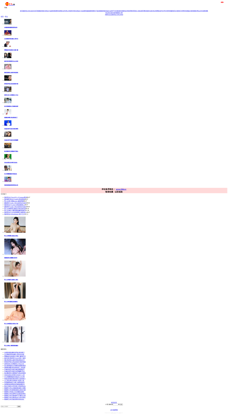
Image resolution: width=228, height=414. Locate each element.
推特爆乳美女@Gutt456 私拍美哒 (14, 199)
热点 (29, 11)
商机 (61, 11)
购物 (101, 11)
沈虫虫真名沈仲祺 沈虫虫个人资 (14, 375)
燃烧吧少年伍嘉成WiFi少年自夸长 (15, 397)
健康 (89, 11)
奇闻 (169, 11)
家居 (118, 11)
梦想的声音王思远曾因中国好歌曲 (15, 362)
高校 (135, 11)
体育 (129, 11)
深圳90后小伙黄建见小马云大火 (14, 363)
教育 (132, 11)
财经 (52, 11)
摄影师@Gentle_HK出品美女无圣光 (15, 203)
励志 (189, 11)
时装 (58, 11)
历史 (175, 11)
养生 (198, 11)
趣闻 (172, 11)
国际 (195, 11)
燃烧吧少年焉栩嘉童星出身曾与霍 (15, 390)
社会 (109, 11)
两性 (183, 11)
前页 (112, 402)
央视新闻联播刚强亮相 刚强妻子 (14, 352)
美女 (149, 11)
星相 (178, 11)
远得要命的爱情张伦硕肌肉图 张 (14, 384)
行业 (49, 11)
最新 (24, 11)
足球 (126, 11)
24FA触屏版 (114, 410)
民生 (47, 11)
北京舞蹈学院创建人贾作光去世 (14, 354)
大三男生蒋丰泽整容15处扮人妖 (14, 380)
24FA (120, 412)
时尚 (72, 11)
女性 (64, 11)
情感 (186, 11)
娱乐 (32, 11)
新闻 (192, 11)
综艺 (35, 11)
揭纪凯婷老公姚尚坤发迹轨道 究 (14, 360)
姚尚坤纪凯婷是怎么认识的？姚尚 (15, 358)
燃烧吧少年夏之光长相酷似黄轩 (14, 392)
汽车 (115, 11)
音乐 (44, 11)
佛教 (206, 11)
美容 (69, 11)
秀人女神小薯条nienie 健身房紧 (14, 201)
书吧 (106, 14)
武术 (201, 11)
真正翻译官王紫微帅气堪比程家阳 (15, 373)
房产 (112, 11)
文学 (163, 11)
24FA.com (113, 412)
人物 (138, 11)
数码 (124, 11)
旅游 (98, 11)
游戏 (146, 11)
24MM (121, 14)
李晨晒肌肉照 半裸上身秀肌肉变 (14, 382)
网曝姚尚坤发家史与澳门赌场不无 (15, 356)
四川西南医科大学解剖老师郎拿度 (15, 365)
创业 (106, 11)
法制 (141, 11)
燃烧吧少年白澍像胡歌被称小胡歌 (15, 388)
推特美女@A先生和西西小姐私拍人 (15, 212)
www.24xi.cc (121, 189)
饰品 (78, 11)
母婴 (92, 11)
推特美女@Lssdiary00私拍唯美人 (14, 205)
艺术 (181, 11)
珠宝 (75, 11)
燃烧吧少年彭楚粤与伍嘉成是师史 (15, 393)
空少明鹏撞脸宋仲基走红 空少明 (14, 377)
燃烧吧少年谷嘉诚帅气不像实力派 (15, 395)
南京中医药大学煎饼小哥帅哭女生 (15, 386)
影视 (41, 11)
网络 (158, 11)
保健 (87, 11)
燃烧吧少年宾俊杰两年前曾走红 (14, 399)
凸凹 (117, 14)
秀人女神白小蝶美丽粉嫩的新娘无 (15, 210)
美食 (104, 11)
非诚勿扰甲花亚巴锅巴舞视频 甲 (14, 369)
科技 (121, 11)
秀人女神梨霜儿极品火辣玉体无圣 (15, 208)
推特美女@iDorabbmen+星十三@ (14, 214)
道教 (203, 11)
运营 (155, 11)
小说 (81, 11)
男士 (67, 11)
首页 (21, 11)
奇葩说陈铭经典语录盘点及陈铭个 (15, 378)
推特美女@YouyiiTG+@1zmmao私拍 (15, 197)
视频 (38, 11)
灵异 (166, 11)
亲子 (95, 11)
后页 (115, 402)
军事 (143, 11)
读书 (161, 11)
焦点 (27, 11)
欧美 (152, 11)
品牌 (84, 11)
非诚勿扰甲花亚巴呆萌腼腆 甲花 (14, 371)
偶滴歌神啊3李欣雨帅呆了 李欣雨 (14, 367)
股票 (55, 11)
